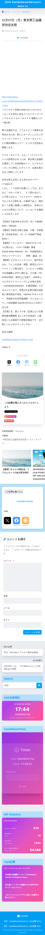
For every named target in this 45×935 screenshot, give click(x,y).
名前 (5, 596)
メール (6, 608)
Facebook (16, 525)
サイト (6, 620)
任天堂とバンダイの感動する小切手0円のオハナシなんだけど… (22, 886)
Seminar (19, 431)
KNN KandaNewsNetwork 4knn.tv (23, 4)
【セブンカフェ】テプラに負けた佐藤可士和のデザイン (22, 896)
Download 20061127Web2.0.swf (17, 339)
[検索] (39, 685)
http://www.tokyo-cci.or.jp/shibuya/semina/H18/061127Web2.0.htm (22, 101)
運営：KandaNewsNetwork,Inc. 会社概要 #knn (22, 921)
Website (25, 525)
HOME (24, 916)
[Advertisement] (22, 66)
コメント (9, 560)
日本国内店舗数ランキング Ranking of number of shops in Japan (20, 875)
